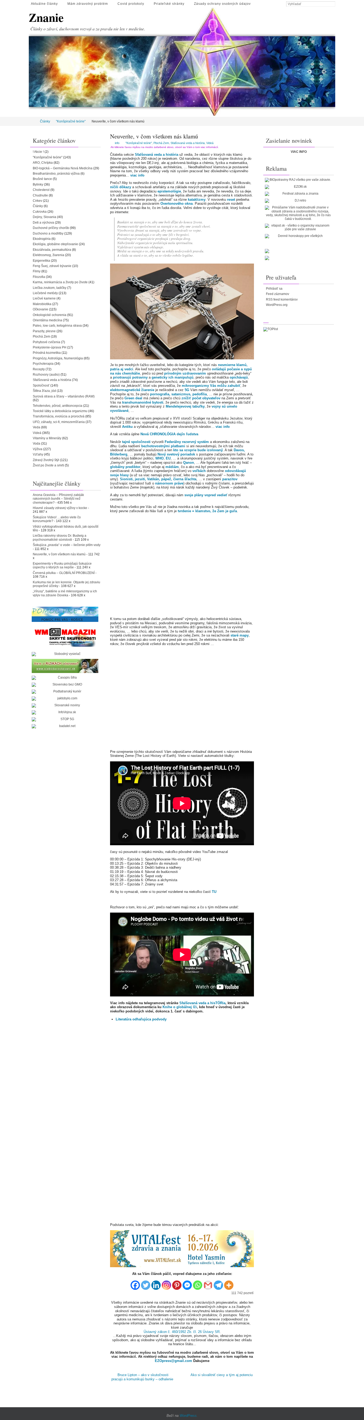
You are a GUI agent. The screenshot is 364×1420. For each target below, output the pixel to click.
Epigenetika (41, 260)
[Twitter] (145, 1283)
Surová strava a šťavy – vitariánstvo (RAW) (64, 396)
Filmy (37, 271)
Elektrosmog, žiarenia (48, 255)
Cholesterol (41, 190)
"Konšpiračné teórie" (71, 121)
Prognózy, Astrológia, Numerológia (58, 358)
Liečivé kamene (44, 298)
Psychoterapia (43, 364)
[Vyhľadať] (332, 4)
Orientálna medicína (47, 320)
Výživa (37, 449)
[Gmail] (208, 1283)
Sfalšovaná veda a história (188, 143)
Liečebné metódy (45, 293)
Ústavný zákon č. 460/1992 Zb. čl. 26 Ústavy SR (182, 1332)
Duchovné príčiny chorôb (51, 228)
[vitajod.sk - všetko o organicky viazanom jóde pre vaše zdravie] (298, 227)
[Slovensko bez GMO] (65, 685)
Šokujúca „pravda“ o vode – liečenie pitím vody (66, 545)
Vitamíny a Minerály (47, 438)
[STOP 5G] (65, 719)
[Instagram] (166, 1283)
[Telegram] (218, 1283)
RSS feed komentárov (282, 299)
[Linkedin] (156, 1283)
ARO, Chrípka (43, 163)
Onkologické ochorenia (49, 315)
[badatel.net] (65, 726)
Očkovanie (40, 309)
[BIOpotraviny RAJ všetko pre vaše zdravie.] (298, 180)
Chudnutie (40, 195)
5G (187, 390)
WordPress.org (277, 305)
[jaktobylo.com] (65, 698)
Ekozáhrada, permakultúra (52, 250)
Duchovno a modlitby (48, 233)
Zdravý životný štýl (46, 460)
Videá (209, 143)
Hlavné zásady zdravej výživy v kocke (60, 508)
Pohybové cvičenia (46, 342)
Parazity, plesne (44, 331)
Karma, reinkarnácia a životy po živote (60, 282)
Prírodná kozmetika (47, 353)
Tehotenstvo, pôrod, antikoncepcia (57, 406)
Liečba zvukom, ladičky (49, 288)
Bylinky (38, 184)
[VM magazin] (65, 637)
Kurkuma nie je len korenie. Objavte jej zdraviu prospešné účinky (66, 584)
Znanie (46, 17)
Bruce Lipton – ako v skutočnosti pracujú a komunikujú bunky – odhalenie (142, 1377)
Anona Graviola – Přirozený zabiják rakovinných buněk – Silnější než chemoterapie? (58, 498)
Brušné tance (42, 179)
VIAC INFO (299, 152)
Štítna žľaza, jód (44, 391)
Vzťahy (38, 454)
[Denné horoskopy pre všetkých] (298, 236)
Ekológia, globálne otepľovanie (55, 244)
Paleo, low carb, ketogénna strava (57, 325)
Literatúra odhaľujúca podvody (141, 1019)
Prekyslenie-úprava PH (49, 347)
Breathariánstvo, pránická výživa (56, 173)
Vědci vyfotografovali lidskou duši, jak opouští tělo (65, 528)
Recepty (39, 369)
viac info (137, 175)
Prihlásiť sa (274, 288)
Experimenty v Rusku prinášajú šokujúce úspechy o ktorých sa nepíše (62, 565)
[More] (228, 1283)
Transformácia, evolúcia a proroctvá (58, 416)
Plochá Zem (161, 143)
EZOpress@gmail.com (173, 1361)
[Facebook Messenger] (187, 1283)
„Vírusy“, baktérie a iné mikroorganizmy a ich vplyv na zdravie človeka (65, 593)
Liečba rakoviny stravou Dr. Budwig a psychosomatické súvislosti (59, 537)
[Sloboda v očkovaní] (65, 666)
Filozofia (39, 277)
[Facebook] (135, 1283)
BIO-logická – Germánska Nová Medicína (62, 168)
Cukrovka (40, 212)
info (117, 143)
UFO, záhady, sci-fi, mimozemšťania (59, 422)
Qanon (188, 463)
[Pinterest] (176, 1283)
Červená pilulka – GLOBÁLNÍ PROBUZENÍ (64, 573)
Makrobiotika (42, 304)
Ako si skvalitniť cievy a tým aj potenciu (222, 1375)
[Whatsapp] (197, 1283)
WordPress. (189, 1416)
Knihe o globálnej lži (180, 1007)
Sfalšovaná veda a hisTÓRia (202, 1003)
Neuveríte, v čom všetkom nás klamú (59, 554)
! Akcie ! (38, 152)
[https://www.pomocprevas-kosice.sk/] (65, 614)
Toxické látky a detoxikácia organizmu (60, 411)
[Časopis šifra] (65, 678)
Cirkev (37, 201)
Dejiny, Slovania (44, 217)
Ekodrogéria (42, 239)
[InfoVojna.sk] (65, 712)
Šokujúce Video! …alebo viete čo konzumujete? (57, 519)
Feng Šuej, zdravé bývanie (52, 266)
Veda (36, 427)
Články (45, 121)
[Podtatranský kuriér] (65, 692)
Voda (36, 443)
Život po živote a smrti (48, 465)
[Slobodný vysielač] (65, 654)
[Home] (32, 121)
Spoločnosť (41, 385)
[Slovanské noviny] (65, 705)
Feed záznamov (277, 294)
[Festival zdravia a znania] (298, 194)
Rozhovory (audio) (46, 374)
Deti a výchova (43, 222)
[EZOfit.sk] (298, 187)
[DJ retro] (298, 201)
